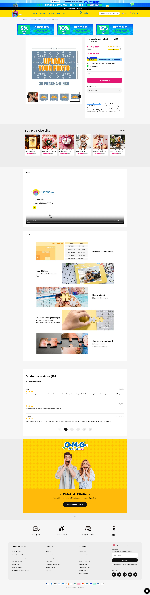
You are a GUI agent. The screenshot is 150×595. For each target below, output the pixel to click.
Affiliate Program (50, 567)
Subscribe (125, 560)
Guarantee (49, 561)
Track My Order (16, 552)
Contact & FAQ (50, 558)
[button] (109, 13)
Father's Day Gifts (83, 573)
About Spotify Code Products (20, 570)
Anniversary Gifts (83, 555)
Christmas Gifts (83, 564)
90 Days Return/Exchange (19, 558)
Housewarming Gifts (84, 561)
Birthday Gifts (82, 552)
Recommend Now (74, 504)
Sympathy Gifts (83, 558)
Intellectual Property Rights (53, 564)
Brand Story (49, 570)
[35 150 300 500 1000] (104, 74)
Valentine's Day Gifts (84, 567)
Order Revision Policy (18, 555)
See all (122, 130)
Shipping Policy (50, 555)
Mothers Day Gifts (84, 570)
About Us (48, 552)
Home (25, 19)
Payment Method (17, 567)
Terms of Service (17, 561)
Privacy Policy (16, 564)
